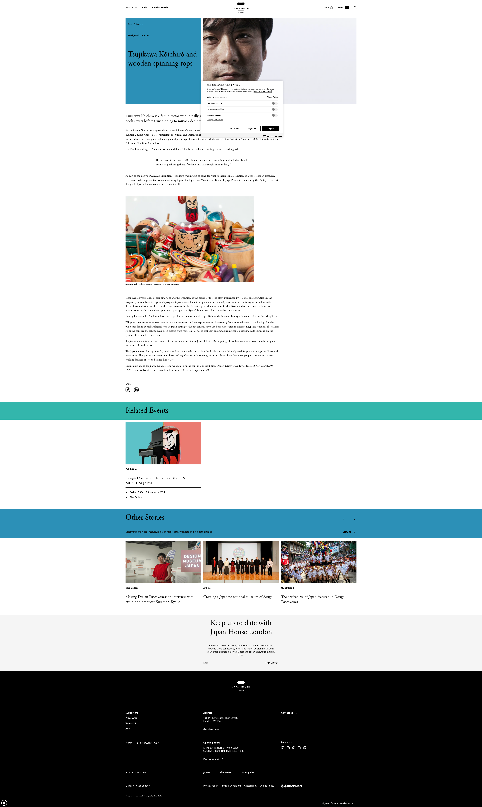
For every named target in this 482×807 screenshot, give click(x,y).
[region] (242, 109)
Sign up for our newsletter (336, 803)
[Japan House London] (241, 8)
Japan (206, 772)
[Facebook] (288, 747)
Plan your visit (211, 759)
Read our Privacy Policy (262, 91)
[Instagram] (282, 747)
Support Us (132, 712)
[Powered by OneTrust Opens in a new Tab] (271, 135)
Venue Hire (132, 723)
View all (347, 531)
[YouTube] (299, 747)
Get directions (211, 729)
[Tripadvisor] (318, 786)
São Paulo (225, 772)
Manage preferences (215, 120)
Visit (144, 7)
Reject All (252, 129)
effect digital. (157, 796)
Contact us (287, 712)
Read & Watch (160, 7)
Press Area (131, 717)
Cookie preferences (4, 803)
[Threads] (293, 747)
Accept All (270, 129)
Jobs (128, 728)
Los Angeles (247, 772)
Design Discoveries (138, 35)
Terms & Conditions (230, 785)
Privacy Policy (210, 785)
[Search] (355, 7)
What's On (131, 7)
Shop (326, 7)
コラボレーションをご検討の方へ (142, 742)
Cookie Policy (267, 785)
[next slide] (354, 519)
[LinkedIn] (304, 747)
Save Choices (234, 129)
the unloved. (139, 796)
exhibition (156, 176)
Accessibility (250, 785)
